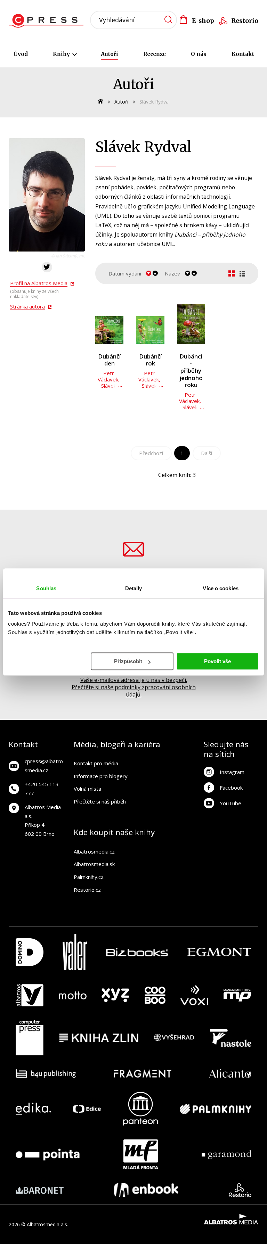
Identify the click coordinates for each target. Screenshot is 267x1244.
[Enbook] (146, 1190)
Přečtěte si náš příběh (100, 801)
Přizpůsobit (128, 661)
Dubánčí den (109, 360)
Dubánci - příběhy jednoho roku (191, 371)
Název (172, 273)
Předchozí (151, 453)
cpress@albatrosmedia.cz (44, 766)
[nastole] (231, 1038)
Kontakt (243, 54)
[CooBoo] (155, 995)
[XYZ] (115, 995)
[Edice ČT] (87, 1108)
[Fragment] (143, 1073)
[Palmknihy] (215, 1108)
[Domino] (29, 952)
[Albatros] (29, 995)
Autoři (109, 54)
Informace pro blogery (101, 776)
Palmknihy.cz (89, 876)
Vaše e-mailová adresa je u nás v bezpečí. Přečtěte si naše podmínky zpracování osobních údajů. (134, 687)
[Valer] (75, 952)
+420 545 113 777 (42, 789)
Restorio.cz (87, 889)
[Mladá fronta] (140, 1154)
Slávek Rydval (108, 388)
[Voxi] (194, 995)
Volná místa (87, 788)
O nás (198, 54)
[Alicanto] (230, 1073)
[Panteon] (140, 1108)
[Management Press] (237, 995)
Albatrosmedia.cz (94, 851)
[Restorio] (240, 1190)
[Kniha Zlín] (98, 1038)
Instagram (232, 771)
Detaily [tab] (133, 588)
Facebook (231, 787)
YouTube (230, 803)
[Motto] (73, 995)
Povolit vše (217, 661)
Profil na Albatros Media (38, 283)
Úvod (20, 54)
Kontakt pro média (96, 763)
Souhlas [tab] (46, 588)
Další (206, 453)
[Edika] (33, 1108)
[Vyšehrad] (174, 1038)
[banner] (48, 21)
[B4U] (46, 1073)
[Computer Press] (29, 1038)
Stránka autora (27, 306)
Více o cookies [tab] (220, 588)
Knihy (62, 54)
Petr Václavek (108, 376)
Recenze (154, 54)
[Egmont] (219, 952)
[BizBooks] (137, 952)
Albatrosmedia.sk (94, 863)
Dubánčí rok (150, 360)
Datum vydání (124, 273)
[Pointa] (48, 1154)
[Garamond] (226, 1154)
